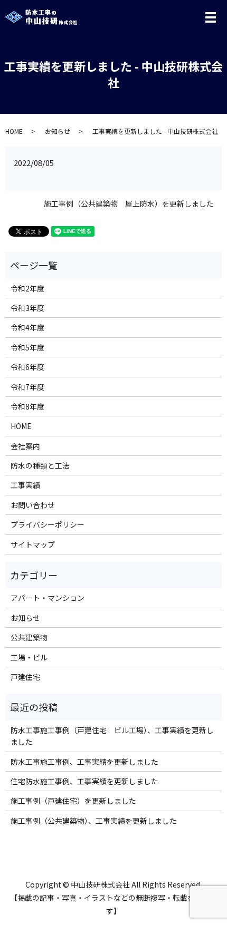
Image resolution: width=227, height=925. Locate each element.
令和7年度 (27, 387)
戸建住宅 (25, 676)
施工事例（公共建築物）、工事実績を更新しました (94, 820)
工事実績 (25, 485)
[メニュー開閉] (210, 17)
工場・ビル (29, 657)
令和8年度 (27, 406)
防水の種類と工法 (40, 465)
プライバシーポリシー (47, 524)
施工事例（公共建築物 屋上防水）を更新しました (129, 204)
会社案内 (25, 446)
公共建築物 (29, 637)
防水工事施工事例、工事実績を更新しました (84, 761)
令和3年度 (27, 308)
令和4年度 (27, 327)
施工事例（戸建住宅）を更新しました (73, 800)
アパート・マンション (47, 597)
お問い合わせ (33, 505)
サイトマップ (33, 544)
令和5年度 (27, 347)
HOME (14, 130)
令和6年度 (27, 367)
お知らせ (57, 130)
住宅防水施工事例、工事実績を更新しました (84, 781)
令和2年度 (27, 288)
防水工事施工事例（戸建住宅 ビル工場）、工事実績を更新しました (112, 736)
